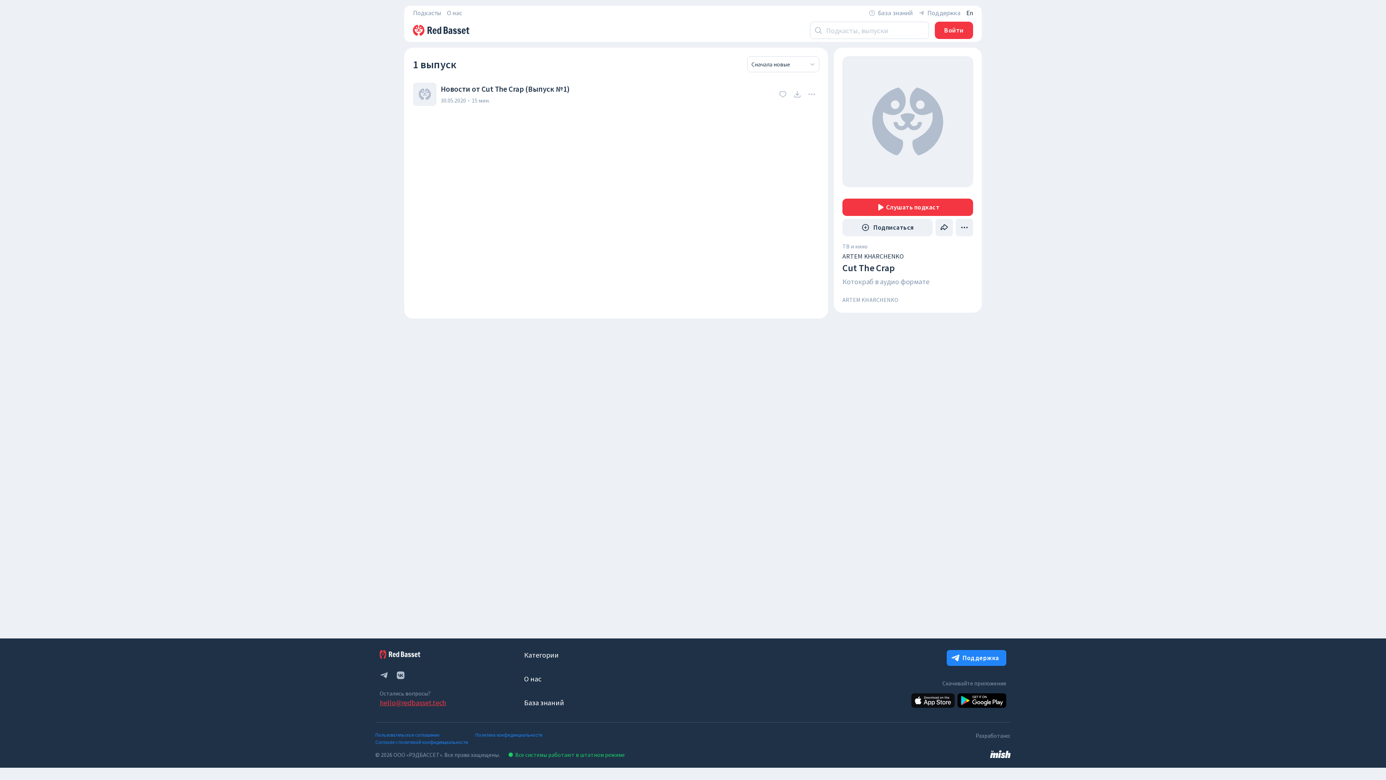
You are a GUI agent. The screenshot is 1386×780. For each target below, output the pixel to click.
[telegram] (384, 675)
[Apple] (933, 700)
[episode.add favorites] (783, 94)
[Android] (982, 700)
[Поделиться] (944, 227)
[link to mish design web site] (1000, 753)
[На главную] (442, 30)
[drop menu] (811, 94)
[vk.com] (400, 675)
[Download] (797, 94)
